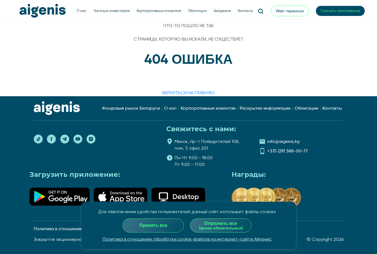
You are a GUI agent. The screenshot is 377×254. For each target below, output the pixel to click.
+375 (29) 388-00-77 (287, 151)
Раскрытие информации (265, 108)
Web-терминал (290, 10)
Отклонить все (221, 225)
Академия (222, 11)
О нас (82, 11)
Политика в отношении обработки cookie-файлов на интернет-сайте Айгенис (187, 239)
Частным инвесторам (111, 11)
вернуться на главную (188, 92)
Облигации (197, 11)
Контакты (245, 11)
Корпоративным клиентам (159, 11)
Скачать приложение (340, 10)
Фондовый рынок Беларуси (131, 108)
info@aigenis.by (283, 141)
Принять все (153, 225)
